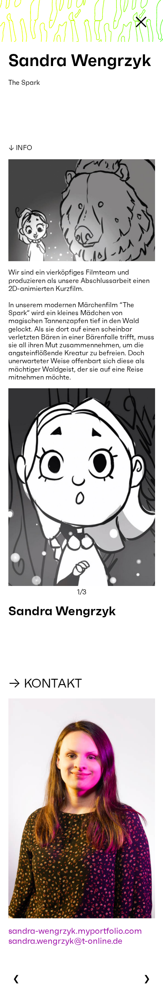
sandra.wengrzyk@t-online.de (65, 940)
